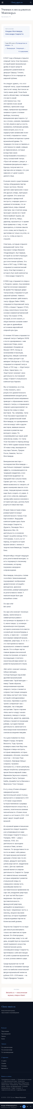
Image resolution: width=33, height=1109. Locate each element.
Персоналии (5, 1031)
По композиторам (6, 1047)
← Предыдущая (10, 48)
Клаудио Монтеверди (13, 31)
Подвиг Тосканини (16, 1088)
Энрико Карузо (5, 1084)
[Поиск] (30, 2)
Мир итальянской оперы (10, 1081)
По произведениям (7, 1052)
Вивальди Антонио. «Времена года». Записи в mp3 (9, 1107)
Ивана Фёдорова (20, 1097)
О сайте (3, 1061)
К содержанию (23, 51)
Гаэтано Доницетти (24, 1084)
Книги (3, 1039)
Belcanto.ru (4, 1068)
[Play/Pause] (24, 1106)
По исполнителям (6, 1050)
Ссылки (3, 1063)
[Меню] (2, 2)
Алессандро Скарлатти (14, 34)
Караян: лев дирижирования (13, 1086)
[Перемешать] (30, 1106)
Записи (3, 1036)
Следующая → (20, 48)
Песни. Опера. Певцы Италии (21, 1083)
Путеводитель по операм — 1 (9, 1079)
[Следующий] (27, 1106)
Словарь (4, 1066)
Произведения (5, 1034)
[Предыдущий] (20, 1106)
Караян (3, 1086)
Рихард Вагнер (14, 1084)
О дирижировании (21, 1090)
